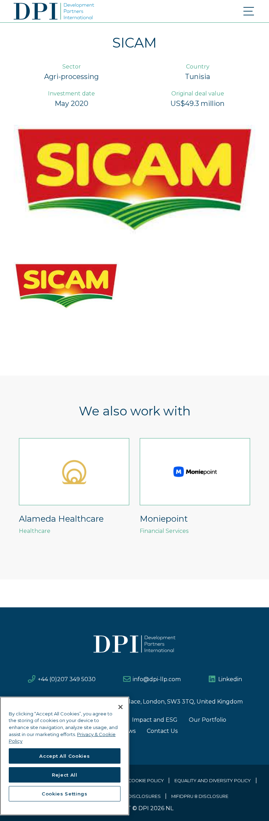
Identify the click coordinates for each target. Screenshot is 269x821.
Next (260, 494)
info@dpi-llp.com (157, 679)
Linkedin (230, 679)
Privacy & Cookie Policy (133, 780)
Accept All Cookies (64, 756)
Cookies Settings (65, 794)
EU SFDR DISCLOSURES (134, 796)
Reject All (64, 775)
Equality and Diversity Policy (212, 780)
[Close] (120, 707)
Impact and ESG (155, 719)
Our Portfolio (207, 719)
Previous (8, 494)
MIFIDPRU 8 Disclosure (199, 796)
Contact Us (162, 731)
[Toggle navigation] (249, 11)
